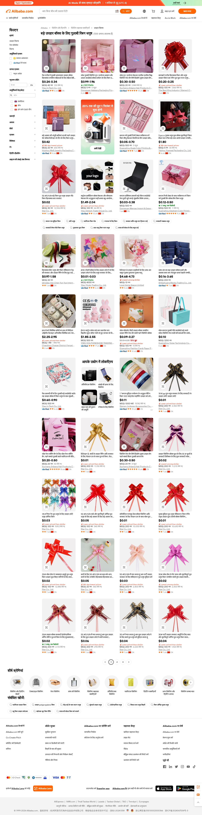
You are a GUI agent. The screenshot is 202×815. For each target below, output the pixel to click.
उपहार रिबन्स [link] (98, 28)
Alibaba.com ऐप (120, 788)
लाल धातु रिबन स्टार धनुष (101, 228)
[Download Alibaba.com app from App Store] (164, 788)
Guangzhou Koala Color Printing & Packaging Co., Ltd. (136, 148)
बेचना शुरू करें (168, 737)
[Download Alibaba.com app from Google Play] (186, 788)
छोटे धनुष (72, 221)
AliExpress (59, 801)
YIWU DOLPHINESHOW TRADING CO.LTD (97, 343)
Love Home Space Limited (132, 285)
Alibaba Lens (18, 788)
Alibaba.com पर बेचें (171, 732)
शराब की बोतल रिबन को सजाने (69, 711)
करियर (8, 749)
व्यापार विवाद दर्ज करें (131, 743)
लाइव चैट (127, 737)
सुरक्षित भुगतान (50, 732)
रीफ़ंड (126, 749)
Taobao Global (113, 801)
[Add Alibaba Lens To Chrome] (43, 788)
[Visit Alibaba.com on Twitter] (176, 766)
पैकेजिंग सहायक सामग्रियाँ (80, 28)
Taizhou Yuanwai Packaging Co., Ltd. (175, 150)
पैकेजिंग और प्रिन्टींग (59, 28)
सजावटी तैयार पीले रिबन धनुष (55, 228)
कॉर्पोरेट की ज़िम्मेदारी (13, 743)
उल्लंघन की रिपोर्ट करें (131, 760)
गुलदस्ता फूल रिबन (79, 228)
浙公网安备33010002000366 (149, 810)
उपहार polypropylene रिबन (45, 705)
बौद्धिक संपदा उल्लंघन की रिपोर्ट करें (136, 754)
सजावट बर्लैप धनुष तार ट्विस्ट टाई (137, 221)
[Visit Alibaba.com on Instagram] (182, 766)
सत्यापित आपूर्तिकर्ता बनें (171, 749)
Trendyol (132, 801)
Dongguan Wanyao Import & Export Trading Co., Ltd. (136, 208)
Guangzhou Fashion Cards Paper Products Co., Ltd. (136, 348)
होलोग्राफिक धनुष (116, 705)
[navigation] (22, 345)
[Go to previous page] (105, 662)
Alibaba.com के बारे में (15, 726)
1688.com (70, 801)
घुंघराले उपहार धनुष (95, 705)
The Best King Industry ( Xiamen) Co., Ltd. (175, 90)
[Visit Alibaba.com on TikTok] (194, 766)
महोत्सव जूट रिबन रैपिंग (43, 711)
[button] (117, 11)
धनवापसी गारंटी (50, 737)
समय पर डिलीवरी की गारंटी (54, 743)
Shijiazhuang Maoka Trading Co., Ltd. (175, 283)
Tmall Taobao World (86, 801)
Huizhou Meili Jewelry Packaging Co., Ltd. (59, 150)
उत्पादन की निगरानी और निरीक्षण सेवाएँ (58, 754)
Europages (144, 801)
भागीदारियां (166, 754)
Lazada (101, 801)
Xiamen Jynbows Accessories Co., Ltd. (136, 406)
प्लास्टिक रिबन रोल (90, 221)
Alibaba (44, 28)
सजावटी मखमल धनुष (162, 221)
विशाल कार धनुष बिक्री (137, 705)
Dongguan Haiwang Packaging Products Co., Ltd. (97, 90)
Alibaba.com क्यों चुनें (14, 732)
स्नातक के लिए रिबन (110, 221)
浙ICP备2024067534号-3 (176, 810)
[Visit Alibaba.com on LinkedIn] (170, 766)
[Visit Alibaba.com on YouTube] (188, 766)
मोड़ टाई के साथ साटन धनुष (72, 705)
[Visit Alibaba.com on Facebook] (164, 766)
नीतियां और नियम (51, 760)
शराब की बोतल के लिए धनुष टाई (128, 228)
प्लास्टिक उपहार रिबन (19, 705)
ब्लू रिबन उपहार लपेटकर (20, 711)
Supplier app (103, 788)
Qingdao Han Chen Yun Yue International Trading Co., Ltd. (59, 283)
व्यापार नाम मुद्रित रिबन (53, 221)
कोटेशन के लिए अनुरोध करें (93, 737)
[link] (198, 787)
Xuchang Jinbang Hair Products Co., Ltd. (136, 88)
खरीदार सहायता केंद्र (131, 732)
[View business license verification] (127, 810)
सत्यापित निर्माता (90, 732)
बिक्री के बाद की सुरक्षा (53, 749)
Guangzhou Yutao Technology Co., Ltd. (175, 343)
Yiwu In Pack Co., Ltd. (51, 88)
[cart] (154, 11)
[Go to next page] (128, 662)
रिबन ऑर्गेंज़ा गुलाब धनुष (161, 705)
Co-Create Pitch (13, 737)
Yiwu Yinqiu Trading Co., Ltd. (93, 285)
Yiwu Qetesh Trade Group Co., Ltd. (96, 211)
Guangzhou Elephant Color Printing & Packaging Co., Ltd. (175, 211)
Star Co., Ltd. (48, 211)
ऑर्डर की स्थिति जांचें (170, 743)
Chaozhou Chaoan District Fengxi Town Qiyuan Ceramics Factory (59, 345)
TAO (124, 801)
